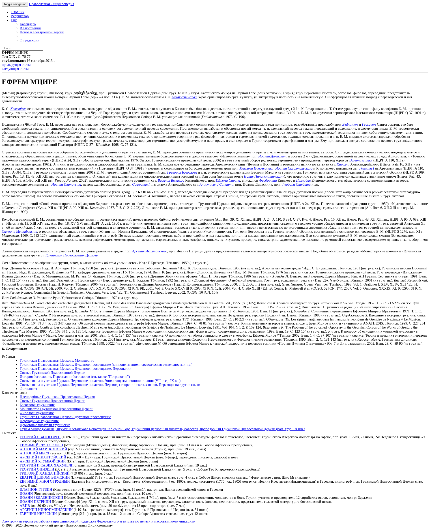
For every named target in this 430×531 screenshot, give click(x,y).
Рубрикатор (20, 16)
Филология (28, 389)
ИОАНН (26, 493)
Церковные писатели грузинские (45, 425)
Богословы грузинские (37, 405)
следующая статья (15, 69)
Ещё (14, 20)
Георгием (369, 124)
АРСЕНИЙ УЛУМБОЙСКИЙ (43, 461)
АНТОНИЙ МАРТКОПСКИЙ (43, 449)
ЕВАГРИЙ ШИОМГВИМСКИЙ (45, 477)
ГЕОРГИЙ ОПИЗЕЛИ (37, 469)
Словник (17, 12)
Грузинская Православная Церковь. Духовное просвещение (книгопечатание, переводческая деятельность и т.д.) (106, 364)
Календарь (28, 24)
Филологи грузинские (37, 413)
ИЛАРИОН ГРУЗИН (36, 489)
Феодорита (268, 180)
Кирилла (343, 164)
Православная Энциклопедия (51, 4)
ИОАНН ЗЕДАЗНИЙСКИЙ (41, 497)
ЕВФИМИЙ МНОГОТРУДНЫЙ (45, 481)
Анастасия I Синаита (216, 184)
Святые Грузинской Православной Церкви (52, 372)
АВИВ (25, 505)
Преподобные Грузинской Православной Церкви (57, 397)
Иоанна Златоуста (66, 184)
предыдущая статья (16, 65)
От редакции (29, 40)
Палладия (303, 180)
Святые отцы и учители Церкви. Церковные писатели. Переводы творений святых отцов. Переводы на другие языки (110, 385)
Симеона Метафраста (19, 231)
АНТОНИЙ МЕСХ (34, 453)
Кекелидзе (18, 109)
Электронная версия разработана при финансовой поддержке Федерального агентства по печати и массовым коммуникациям (98, 521)
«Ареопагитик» (360, 160)
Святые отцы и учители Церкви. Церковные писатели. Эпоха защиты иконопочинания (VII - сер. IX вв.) (100, 381)
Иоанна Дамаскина (272, 156)
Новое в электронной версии (42, 32)
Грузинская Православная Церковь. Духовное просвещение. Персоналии (75, 368)
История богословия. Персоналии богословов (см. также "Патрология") (75, 376)
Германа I (366, 168)
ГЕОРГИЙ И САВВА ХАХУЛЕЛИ (47, 465)
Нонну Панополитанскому (264, 176)
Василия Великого (171, 180)
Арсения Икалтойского (149, 251)
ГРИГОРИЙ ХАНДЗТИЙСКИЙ (45, 473)
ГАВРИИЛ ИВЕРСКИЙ (38, 514)
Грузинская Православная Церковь (71, 255)
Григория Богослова (182, 172)
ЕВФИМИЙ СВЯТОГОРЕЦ (41, 445)
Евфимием (350, 124)
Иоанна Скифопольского (293, 168)
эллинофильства (184, 97)
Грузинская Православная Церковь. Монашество (57, 360)
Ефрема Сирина (228, 180)
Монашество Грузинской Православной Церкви (56, 409)
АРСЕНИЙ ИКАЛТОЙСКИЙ (43, 457)
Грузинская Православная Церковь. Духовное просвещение (65, 417)
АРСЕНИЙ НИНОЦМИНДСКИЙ (46, 510)
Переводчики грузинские (39, 421)
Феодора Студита (296, 184)
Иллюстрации (30, 28)
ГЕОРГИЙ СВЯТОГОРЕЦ (40, 437)
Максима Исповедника (256, 168)
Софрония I (141, 184)
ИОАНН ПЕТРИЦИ (35, 501)
